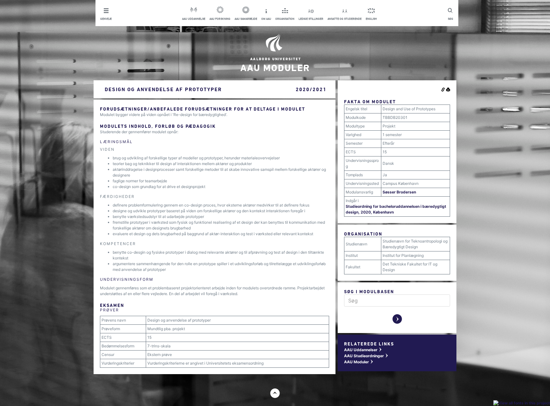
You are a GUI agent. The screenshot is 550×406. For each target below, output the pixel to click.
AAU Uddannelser (363, 349)
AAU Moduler (359, 361)
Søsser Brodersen (399, 192)
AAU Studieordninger (366, 355)
